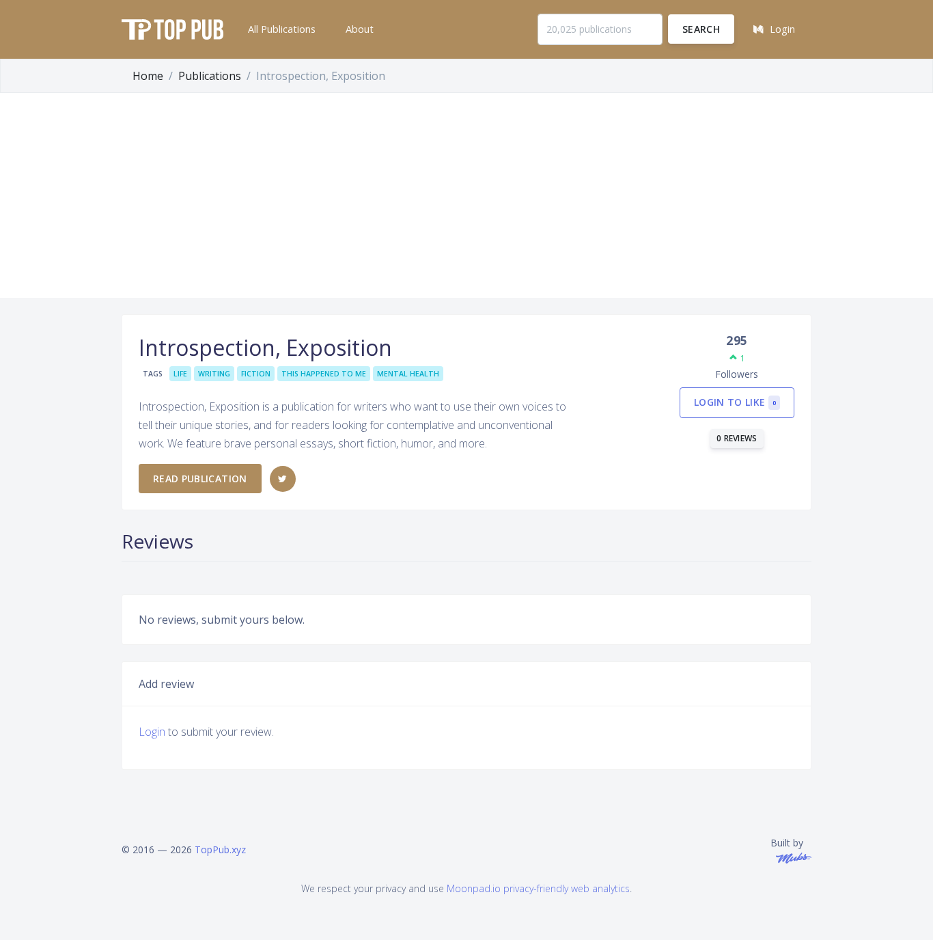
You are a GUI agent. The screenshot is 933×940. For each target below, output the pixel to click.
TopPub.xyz (220, 849)
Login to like (735, 402)
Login (152, 731)
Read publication (200, 478)
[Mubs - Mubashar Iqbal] (790, 857)
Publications (209, 75)
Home (148, 75)
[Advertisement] (466, 195)
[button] (280, 29)
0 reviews (736, 438)
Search (701, 29)
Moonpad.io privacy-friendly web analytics (538, 888)
